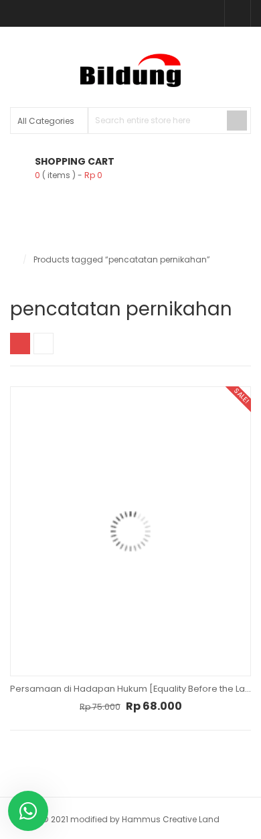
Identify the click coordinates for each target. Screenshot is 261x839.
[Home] (13, 259)
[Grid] (20, 343)
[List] (43, 343)
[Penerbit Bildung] (130, 70)
